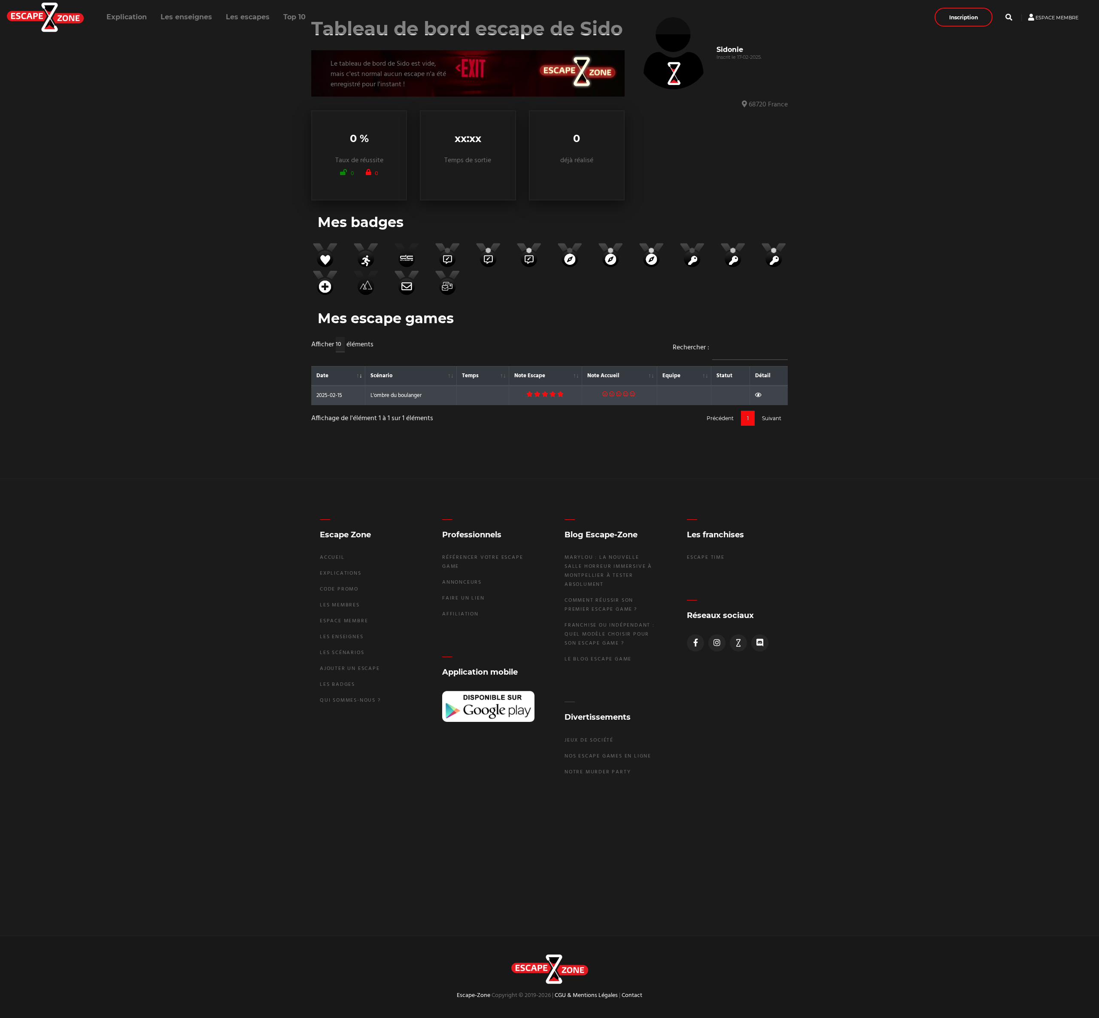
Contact (632, 995)
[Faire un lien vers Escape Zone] (738, 642)
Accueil (332, 557)
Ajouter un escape (350, 668)
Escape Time (706, 557)
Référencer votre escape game (482, 562)
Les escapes (248, 17)
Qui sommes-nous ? (350, 700)
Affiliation (460, 614)
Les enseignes (186, 17)
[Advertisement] (549, 855)
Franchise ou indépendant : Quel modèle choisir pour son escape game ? (610, 634)
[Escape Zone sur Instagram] (717, 642)
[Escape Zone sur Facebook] (695, 642)
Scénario (381, 375)
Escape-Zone (473, 995)
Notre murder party (598, 772)
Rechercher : (691, 347)
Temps (470, 375)
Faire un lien (463, 598)
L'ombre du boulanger (396, 395)
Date (322, 375)
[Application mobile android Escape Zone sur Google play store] (488, 707)
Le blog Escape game (598, 659)
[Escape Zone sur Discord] (759, 642)
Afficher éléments (342, 344)
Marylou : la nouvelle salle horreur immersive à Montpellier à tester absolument (608, 571)
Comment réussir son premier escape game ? (601, 605)
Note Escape (529, 375)
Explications (340, 573)
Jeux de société (589, 740)
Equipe (671, 375)
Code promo (339, 589)
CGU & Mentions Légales (586, 995)
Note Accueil (603, 375)
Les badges (337, 684)
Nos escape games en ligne (608, 756)
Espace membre (1056, 17)
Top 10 (294, 17)
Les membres (340, 605)
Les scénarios (342, 652)
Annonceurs (462, 582)
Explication (126, 17)
